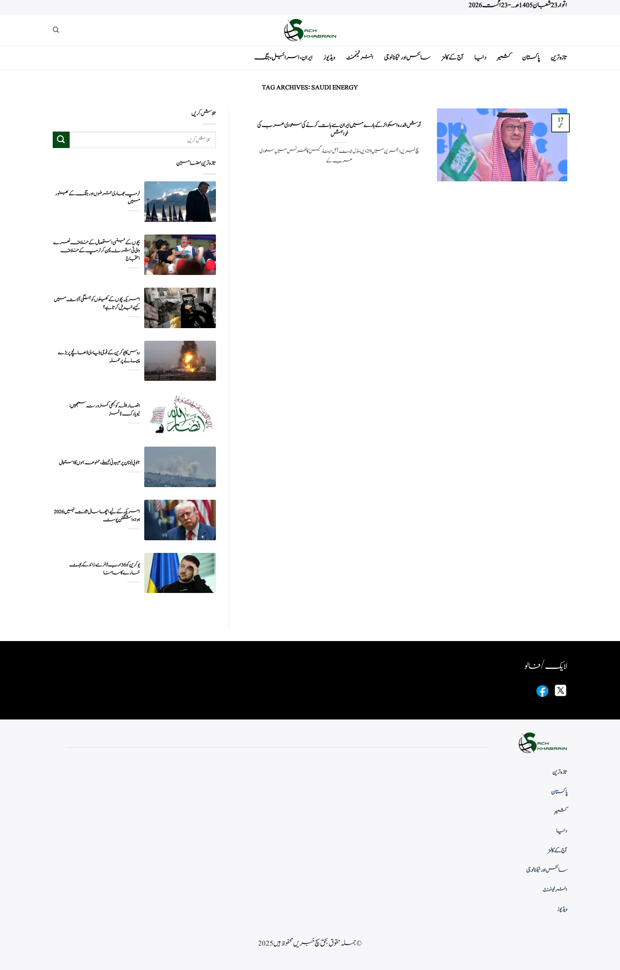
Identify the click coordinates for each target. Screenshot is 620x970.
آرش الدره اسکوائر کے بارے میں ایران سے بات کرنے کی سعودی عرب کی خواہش (339, 130)
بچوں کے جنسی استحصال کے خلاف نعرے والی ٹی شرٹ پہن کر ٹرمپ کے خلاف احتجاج (96, 251)
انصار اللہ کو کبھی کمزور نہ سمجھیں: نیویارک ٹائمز (104, 410)
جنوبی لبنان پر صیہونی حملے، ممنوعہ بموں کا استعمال (99, 463)
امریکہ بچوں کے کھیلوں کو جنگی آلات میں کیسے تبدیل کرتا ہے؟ (97, 304)
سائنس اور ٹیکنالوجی (407, 57)
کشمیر (504, 57)
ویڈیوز (329, 57)
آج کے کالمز (453, 57)
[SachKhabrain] (310, 30)
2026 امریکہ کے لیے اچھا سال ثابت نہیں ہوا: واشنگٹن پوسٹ (97, 516)
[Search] (56, 30)
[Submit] (61, 140)
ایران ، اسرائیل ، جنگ (283, 57)
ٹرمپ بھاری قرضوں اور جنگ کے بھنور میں (97, 198)
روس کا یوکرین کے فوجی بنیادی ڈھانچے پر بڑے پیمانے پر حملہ (99, 357)
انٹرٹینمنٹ (359, 57)
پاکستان (531, 57)
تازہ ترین (559, 57)
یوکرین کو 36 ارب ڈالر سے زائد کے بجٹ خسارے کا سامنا (104, 569)
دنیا (480, 57)
